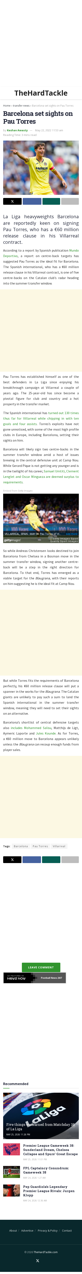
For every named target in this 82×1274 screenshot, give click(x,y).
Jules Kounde (46, 733)
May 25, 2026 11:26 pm (18, 1134)
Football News (49, 978)
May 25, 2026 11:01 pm (35, 1159)
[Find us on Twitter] (37, 1261)
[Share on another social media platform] (70, 201)
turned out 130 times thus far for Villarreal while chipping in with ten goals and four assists (41, 418)
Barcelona (21, 846)
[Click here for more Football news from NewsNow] (20, 978)
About (13, 1230)
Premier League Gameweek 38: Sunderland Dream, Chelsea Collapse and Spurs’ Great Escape (50, 1149)
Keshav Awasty (17, 130)
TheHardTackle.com (46, 1252)
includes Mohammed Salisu (31, 728)
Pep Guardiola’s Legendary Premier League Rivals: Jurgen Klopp (49, 1191)
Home (7, 105)
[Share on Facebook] (32, 201)
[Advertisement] (41, 43)
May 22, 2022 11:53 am (49, 130)
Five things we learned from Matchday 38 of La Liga (40, 1126)
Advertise (27, 1230)
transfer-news (21, 105)
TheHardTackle (40, 92)
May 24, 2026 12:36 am (35, 1200)
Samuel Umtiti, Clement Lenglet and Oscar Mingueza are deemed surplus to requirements (41, 476)
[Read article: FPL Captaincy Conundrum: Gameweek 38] (11, 1172)
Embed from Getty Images (18, 490)
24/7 (59, 978)
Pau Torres (40, 846)
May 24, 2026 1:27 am (34, 1177)
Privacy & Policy (48, 1230)
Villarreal (59, 846)
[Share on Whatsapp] (51, 201)
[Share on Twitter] (12, 201)
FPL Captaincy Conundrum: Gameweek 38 (46, 1170)
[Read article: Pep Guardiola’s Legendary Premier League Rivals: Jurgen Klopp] (11, 1191)
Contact (67, 1230)
